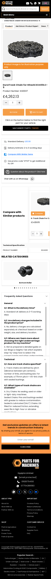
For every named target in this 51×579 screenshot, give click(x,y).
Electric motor (9, 571)
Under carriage (12, 561)
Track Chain (9, 18)
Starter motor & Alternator (28, 558)
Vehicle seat (33, 565)
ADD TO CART (37, 112)
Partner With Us (7, 510)
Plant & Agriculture (8, 527)
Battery (42, 568)
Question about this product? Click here (28, 171)
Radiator (13, 565)
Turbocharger (10, 558)
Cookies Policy (33, 503)
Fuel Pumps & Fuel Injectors (28, 571)
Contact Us (31, 527)
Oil (43, 558)
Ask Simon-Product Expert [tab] (27, 26)
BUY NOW (13, 112)
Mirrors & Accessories (16, 575)
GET (43, 571)
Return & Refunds (34, 506)
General (8, 303)
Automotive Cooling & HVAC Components (20, 568)
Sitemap (30, 516)
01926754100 (28, 481)
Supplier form (32, 530)
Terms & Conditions (35, 510)
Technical (9, 359)
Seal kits (22, 565)
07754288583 (27, 485)
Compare (39, 213)
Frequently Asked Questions (18, 296)
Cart (39, 3)
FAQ (28, 533)
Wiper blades (37, 561)
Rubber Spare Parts (35, 575)
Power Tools (6, 533)
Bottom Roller (25, 283)
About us (5, 503)
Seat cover (25, 561)
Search (45, 9)
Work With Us (6, 506)
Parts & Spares (7, 536)
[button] (14, 287)
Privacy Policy (32, 513)
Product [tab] (9, 26)
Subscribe (25, 446)
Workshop (5, 530)
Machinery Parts (25, 128)
